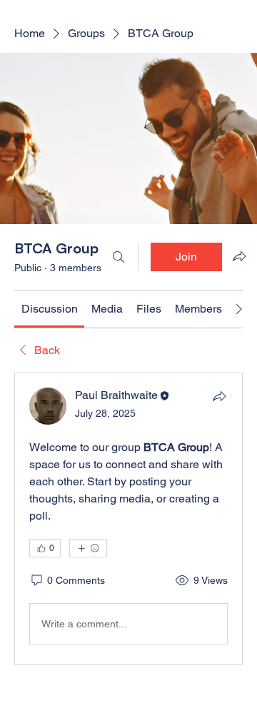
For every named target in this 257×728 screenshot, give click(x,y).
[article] (128, 519)
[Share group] (239, 256)
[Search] (118, 257)
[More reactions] (88, 548)
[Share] (219, 396)
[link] (49, 308)
